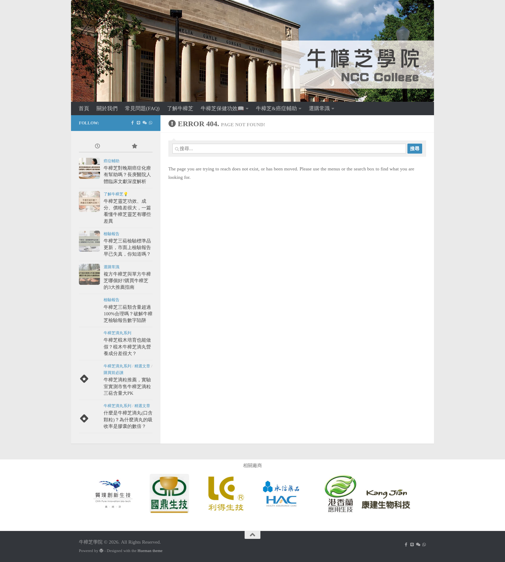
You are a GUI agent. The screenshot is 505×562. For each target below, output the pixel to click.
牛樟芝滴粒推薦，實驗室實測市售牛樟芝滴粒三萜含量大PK (127, 386)
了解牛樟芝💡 (116, 194)
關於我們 (107, 108)
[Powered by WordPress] (101, 551)
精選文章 (142, 366)
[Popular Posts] (134, 146)
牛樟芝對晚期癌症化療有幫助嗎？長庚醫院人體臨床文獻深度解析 (127, 174)
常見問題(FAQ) (142, 108)
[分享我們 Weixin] (145, 123)
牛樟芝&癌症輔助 (276, 108)
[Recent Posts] (97, 146)
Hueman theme (150, 551)
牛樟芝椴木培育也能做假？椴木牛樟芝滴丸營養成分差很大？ (127, 346)
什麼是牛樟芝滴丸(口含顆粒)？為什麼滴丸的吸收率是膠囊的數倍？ (128, 419)
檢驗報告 (111, 234)
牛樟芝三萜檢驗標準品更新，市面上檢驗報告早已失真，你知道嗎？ (127, 247)
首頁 (84, 108)
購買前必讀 (113, 373)
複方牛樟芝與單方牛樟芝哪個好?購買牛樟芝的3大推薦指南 (127, 280)
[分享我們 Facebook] (132, 123)
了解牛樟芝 (180, 108)
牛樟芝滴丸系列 (117, 333)
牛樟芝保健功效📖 (222, 108)
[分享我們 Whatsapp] (151, 123)
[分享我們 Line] (138, 123)
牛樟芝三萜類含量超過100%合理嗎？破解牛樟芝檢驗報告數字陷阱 (128, 314)
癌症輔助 (111, 161)
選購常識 (319, 108)
